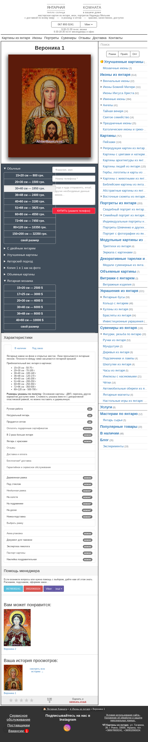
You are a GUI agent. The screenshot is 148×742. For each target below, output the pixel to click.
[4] (26, 700)
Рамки (112, 54)
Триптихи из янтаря (117, 246)
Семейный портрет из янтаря (123, 215)
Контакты (116, 38)
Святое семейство (116, 117)
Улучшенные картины (22, 255)
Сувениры (68, 38)
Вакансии (18, 731)
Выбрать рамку (15, 523)
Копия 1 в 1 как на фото (23, 268)
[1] (11, 700)
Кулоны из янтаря (115, 309)
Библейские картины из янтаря (125, 184)
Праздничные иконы (117, 123)
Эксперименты (113, 446)
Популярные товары (118, 427)
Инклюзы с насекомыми (120, 376)
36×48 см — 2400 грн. (30, 194)
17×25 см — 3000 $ (30, 294)
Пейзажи (109, 142)
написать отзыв (77, 701)
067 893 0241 (66, 24)
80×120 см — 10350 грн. (29, 227)
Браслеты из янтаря (117, 315)
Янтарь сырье (113, 420)
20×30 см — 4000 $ (30, 300)
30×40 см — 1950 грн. (30, 188)
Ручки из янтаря (114, 340)
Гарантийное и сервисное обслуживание (29, 467)
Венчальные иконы (116, 81)
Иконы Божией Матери (119, 87)
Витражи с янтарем (117, 278)
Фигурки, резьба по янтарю (122, 334)
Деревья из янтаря (116, 352)
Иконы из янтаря (115, 75)
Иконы (37, 38)
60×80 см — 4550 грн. (30, 214)
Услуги (106, 407)
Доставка (99, 38)
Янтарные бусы (114, 297)
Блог (104, 440)
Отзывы (84, 38)
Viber (87, 24)
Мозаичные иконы (115, 68)
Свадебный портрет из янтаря (124, 209)
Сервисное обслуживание (18, 717)
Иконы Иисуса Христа (118, 93)
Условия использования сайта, (123, 715)
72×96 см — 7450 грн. (30, 220)
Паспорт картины (49, 552)
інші (58, 588)
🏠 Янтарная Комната (55, 709)
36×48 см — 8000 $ (30, 313)
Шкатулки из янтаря (117, 364)
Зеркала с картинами (118, 252)
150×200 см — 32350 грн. (29, 233)
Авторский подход (20, 261)
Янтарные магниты (116, 394)
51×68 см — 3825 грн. (30, 207)
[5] (31, 700)
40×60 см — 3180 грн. (30, 201)
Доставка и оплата (17, 454)
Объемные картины (21, 274)
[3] (21, 700)
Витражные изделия (117, 284)
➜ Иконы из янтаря (79, 709)
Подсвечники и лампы (118, 358)
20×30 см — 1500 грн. (30, 181)
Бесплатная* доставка (19, 460)
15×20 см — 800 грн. (30, 175)
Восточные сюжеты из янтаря (124, 196)
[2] (16, 700)
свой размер (30, 240)
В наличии (109, 433)
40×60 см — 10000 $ (29, 320)
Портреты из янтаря (118, 203)
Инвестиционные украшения (123, 321)
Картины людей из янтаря (121, 166)
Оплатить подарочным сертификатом (49, 428)
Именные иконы (114, 99)
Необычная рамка (49, 490)
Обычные (13, 168)
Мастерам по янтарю (119, 414)
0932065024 (33, 588)
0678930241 (13, 588)
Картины (108, 136)
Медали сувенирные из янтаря (125, 265)
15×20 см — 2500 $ (30, 287)
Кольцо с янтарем (115, 303)
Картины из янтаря (16, 38)
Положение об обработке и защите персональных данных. (123, 719)
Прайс (124, 54)
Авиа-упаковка (49, 533)
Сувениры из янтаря (118, 328)
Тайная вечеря (113, 111)
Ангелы (108, 105)
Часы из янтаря (114, 370)
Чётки (107, 382)
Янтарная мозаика (20, 281)
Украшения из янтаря (119, 291)
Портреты (51, 38)
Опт (134, 54)
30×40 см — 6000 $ (30, 307)
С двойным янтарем (21, 248)
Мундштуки (111, 346)
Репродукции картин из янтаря (124, 148)
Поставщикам (18, 725)
